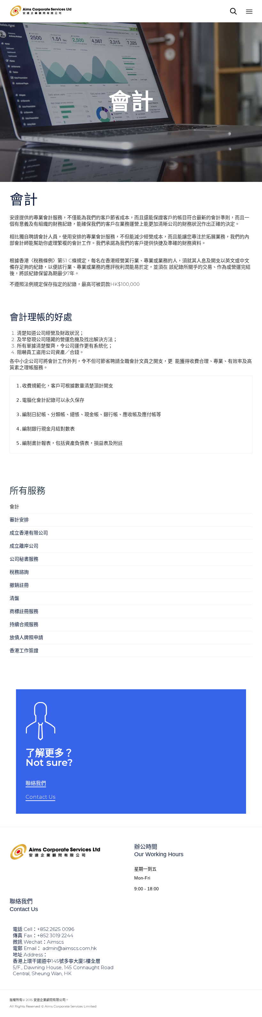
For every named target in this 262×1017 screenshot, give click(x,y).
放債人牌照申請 (26, 637)
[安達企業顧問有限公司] (41, 11)
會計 (14, 507)
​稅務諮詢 (19, 572)
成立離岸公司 (24, 546)
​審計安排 (19, 520)
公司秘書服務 (24, 559)
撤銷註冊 (19, 585)
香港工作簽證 (24, 650)
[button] (36, 783)
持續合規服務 (24, 624)
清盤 (14, 598)
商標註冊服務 (24, 611)
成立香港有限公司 (29, 533)
